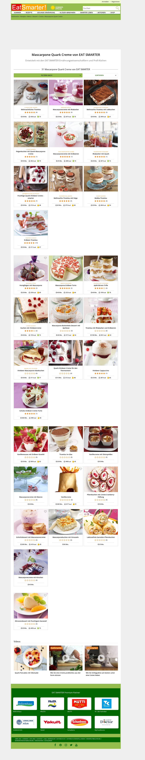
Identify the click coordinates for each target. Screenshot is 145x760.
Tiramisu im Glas (65, 454)
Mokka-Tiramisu (101, 198)
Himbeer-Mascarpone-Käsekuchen (31, 370)
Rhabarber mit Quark (101, 154)
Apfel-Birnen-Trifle (101, 285)
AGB (45, 739)
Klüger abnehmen (67, 12)
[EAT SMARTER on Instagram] (65, 745)
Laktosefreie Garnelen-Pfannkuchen (101, 537)
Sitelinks (32, 739)
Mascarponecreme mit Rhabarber (66, 109)
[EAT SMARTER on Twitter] (71, 745)
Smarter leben (86, 12)
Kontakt (39, 739)
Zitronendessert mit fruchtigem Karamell (31, 621)
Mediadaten (39, 740)
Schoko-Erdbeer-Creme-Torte (30, 411)
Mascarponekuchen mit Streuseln (66, 537)
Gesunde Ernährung (46, 12)
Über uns (18, 739)
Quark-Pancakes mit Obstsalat (26, 673)
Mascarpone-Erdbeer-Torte (65, 285)
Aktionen (102, 12)
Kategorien (48, 740)
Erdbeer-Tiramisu (30, 240)
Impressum (51, 739)
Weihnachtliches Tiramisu (31, 109)
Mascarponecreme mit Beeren (30, 497)
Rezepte (29, 12)
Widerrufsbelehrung (93, 739)
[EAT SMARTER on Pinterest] (60, 745)
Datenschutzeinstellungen (76, 739)
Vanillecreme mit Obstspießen (100, 454)
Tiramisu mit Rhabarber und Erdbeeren (101, 328)
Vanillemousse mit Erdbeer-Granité (30, 454)
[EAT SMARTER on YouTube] (76, 745)
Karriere (25, 739)
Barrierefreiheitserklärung (24, 740)
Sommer (17, 12)
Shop (112, 12)
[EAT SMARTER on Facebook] (55, 745)
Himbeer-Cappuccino (101, 370)
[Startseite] (29, 7)
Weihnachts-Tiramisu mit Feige (65, 198)
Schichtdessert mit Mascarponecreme (30, 537)
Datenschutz (61, 739)
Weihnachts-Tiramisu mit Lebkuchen (101, 109)
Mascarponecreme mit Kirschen (31, 577)
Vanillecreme (66, 497)
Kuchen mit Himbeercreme (31, 328)
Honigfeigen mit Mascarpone (31, 285)
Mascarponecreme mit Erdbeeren (66, 154)
